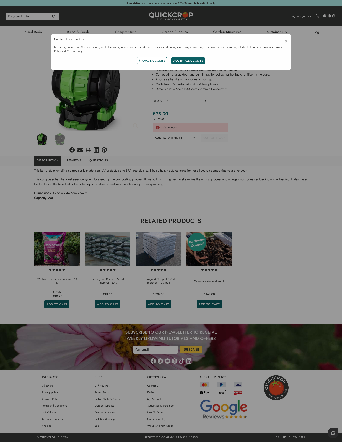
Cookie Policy (74, 51)
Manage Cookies (152, 60)
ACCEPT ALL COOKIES (188, 60)
